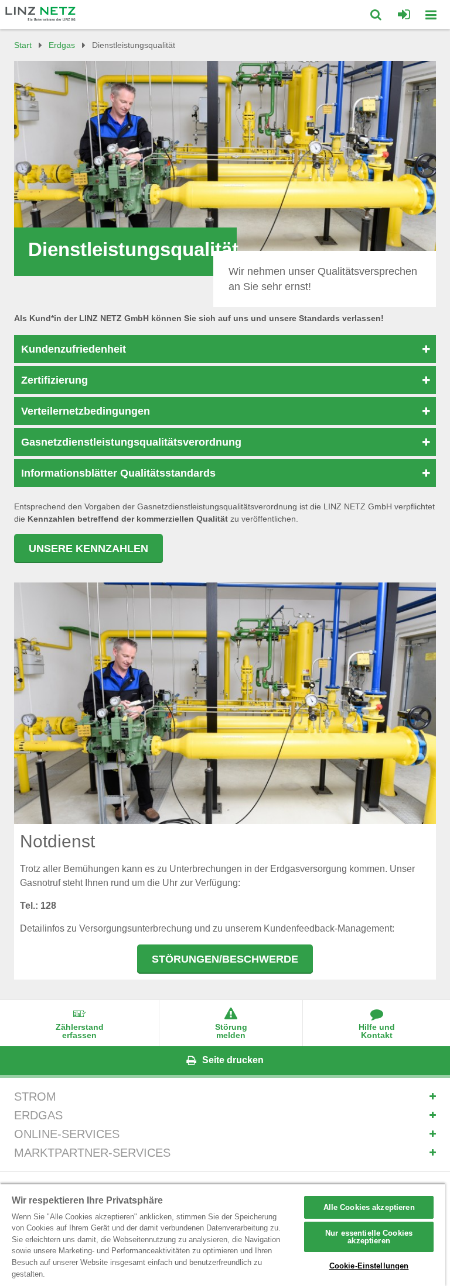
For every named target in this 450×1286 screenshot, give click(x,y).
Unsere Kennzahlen (88, 548)
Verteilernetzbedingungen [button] (85, 411)
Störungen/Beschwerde (225, 959)
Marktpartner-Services (92, 1153)
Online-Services (67, 1134)
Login (404, 14)
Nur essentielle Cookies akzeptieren (368, 1237)
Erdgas (38, 1115)
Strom (35, 1096)
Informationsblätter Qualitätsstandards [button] (118, 473)
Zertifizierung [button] (54, 380)
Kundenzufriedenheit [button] (73, 349)
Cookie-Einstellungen (369, 1265)
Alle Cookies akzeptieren (369, 1207)
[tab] (225, 349)
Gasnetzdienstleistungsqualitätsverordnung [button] (131, 442)
